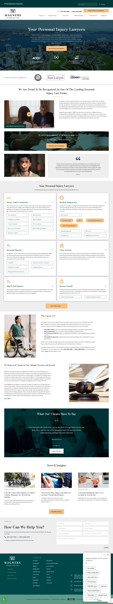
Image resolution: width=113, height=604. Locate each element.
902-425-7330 (65, 11)
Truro (48, 574)
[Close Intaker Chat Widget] (108, 555)
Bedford (35, 566)
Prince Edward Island (52, 563)
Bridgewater (36, 569)
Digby (34, 577)
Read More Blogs (56, 511)
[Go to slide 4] (57, 445)
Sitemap (63, 599)
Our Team (65, 15)
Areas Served (93, 15)
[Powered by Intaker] (100, 600)
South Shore (50, 566)
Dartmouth (36, 574)
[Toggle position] (104, 555)
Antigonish (36, 563)
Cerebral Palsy (66, 220)
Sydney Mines (50, 571)
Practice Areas (52, 15)
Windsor (48, 577)
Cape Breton (36, 571)
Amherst (35, 560)
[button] (29, 114)
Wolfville (48, 580)
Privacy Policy (55, 599)
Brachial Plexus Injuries (94, 220)
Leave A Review (56, 451)
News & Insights (78, 15)
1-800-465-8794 (77, 11)
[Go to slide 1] (53, 445)
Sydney (48, 569)
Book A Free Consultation (96, 10)
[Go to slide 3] (56, 445)
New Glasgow (36, 585)
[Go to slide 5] (59, 445)
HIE (80, 220)
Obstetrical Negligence (68, 225)
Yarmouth (49, 583)
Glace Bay (35, 580)
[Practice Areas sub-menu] (59, 15)
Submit (106, 547)
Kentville (35, 583)
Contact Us (104, 15)
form (46, 351)
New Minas (49, 560)
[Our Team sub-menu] (70, 15)
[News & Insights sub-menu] (86, 15)
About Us (41, 15)
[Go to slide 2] (55, 445)
